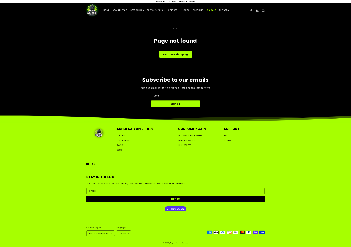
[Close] (219, 85)
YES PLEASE (176, 160)
